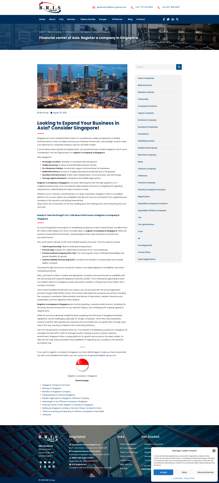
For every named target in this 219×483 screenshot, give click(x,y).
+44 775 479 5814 (144, 7)
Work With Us (126, 464)
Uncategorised (145, 245)
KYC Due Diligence (128, 448)
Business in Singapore (51, 388)
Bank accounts (145, 85)
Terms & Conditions (129, 452)
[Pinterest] (53, 466)
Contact (140, 19)
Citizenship (143, 99)
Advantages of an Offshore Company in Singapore (64, 401)
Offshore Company (147, 168)
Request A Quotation (154, 444)
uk (139, 238)
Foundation (143, 134)
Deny (184, 472)
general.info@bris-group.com (111, 7)
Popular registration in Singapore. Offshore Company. (66, 398)
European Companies (148, 127)
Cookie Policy (178, 478)
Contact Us (150, 460)
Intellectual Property (147, 148)
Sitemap (123, 468)
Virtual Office (144, 252)
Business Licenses (146, 92)
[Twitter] (49, 462)
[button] (214, 450)
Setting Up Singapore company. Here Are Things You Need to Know (71, 408)
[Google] (53, 462)
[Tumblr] (41, 466)
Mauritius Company (147, 155)
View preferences (205, 472)
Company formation (147, 106)
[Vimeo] (49, 466)
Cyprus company (146, 113)
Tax (139, 217)
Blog (130, 19)
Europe (102, 19)
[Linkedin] (45, 466)
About (52, 19)
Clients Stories (87, 19)
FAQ (61, 19)
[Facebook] (41, 462)
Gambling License (146, 141)
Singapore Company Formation (56, 385)
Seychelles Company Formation (153, 203)
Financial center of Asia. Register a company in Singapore (67, 405)
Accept (163, 472)
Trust (140, 231)
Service (71, 19)
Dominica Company (147, 120)
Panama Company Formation (152, 189)
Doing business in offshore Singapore (58, 395)
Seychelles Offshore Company (152, 210)
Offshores (117, 19)
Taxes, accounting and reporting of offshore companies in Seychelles (73, 411)
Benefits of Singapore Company (56, 391)
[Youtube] (45, 462)
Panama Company (146, 182)
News (140, 161)
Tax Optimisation (146, 224)
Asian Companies (146, 78)
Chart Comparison (128, 444)
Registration (144, 196)
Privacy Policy (189, 478)
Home (42, 19)
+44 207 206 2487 (171, 7)
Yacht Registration (147, 259)
